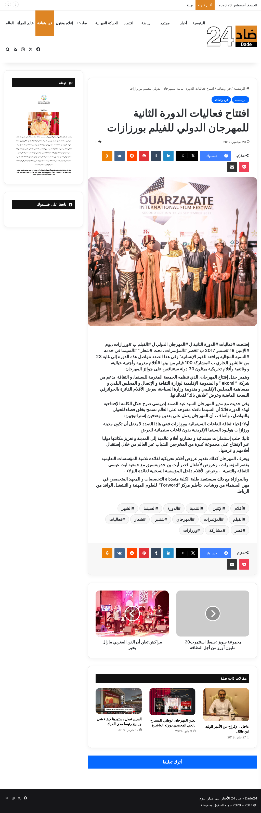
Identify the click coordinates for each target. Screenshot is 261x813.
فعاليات (115, 519)
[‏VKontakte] (119, 156)
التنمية (195, 508)
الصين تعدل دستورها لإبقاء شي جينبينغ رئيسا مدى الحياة (119, 721)
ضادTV (82, 23)
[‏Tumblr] (156, 156)
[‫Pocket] (244, 167)
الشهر (127, 508)
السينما (149, 508)
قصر (239, 530)
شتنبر (159, 519)
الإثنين (218, 508)
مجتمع (165, 23)
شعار (138, 519)
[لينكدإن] (168, 156)
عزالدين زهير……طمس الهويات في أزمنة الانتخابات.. (157, 5)
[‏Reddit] (132, 156)
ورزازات (190, 530)
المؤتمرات (212, 519)
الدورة (172, 508)
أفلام (238, 508)
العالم (10, 23)
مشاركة (216, 530)
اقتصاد (128, 23)
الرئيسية (199, 23)
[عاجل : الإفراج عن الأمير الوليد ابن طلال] (226, 705)
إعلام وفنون (64, 23)
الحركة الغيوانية (106, 23)
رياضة (145, 23)
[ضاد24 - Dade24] (232, 36)
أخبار (183, 23)
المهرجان (184, 519)
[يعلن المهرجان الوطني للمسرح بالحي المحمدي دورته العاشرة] (172, 701)
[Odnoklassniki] (107, 156)
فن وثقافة (44, 23)
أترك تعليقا (172, 761)
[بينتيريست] (144, 156)
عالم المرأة (25, 23)
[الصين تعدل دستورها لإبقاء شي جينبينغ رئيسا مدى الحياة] (119, 701)
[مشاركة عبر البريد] (232, 167)
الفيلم (238, 519)
